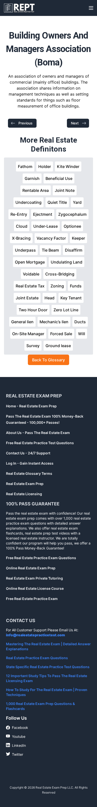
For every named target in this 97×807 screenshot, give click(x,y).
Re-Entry (18, 214)
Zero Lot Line (65, 309)
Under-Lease (45, 226)
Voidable (31, 273)
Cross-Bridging (59, 273)
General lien (22, 321)
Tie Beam (50, 250)
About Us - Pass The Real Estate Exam (38, 432)
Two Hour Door (33, 309)
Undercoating (28, 202)
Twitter (14, 754)
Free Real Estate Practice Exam (32, 598)
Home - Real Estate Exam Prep (31, 406)
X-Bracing (21, 238)
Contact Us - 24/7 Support (28, 453)
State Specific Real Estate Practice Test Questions (48, 667)
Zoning (57, 285)
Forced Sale (61, 333)
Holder (44, 166)
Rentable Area (35, 190)
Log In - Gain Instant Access (29, 463)
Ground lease (58, 345)
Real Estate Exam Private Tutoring (34, 578)
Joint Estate (27, 297)
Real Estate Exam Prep (25, 484)
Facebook (17, 727)
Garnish (32, 178)
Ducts (80, 321)
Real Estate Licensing (24, 494)
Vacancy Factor (51, 238)
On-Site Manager (28, 333)
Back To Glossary (48, 359)
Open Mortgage (30, 262)
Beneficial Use (59, 178)
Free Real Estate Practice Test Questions (40, 443)
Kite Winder (68, 166)
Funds (76, 285)
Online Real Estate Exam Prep (30, 568)
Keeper (78, 238)
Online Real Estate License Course (35, 588)
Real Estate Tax (30, 285)
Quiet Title (57, 202)
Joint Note (65, 190)
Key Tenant (71, 297)
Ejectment (42, 214)
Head (49, 297)
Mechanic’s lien (54, 321)
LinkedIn (16, 745)
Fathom (25, 166)
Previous (25, 123)
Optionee (72, 226)
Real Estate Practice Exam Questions (37, 658)
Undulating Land (66, 262)
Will (81, 333)
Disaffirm (73, 250)
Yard (77, 202)
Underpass (25, 250)
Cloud (21, 226)
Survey (33, 345)
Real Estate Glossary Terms (29, 473)
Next (75, 123)
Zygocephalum (72, 214)
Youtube (15, 736)
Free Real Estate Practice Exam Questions (41, 558)
